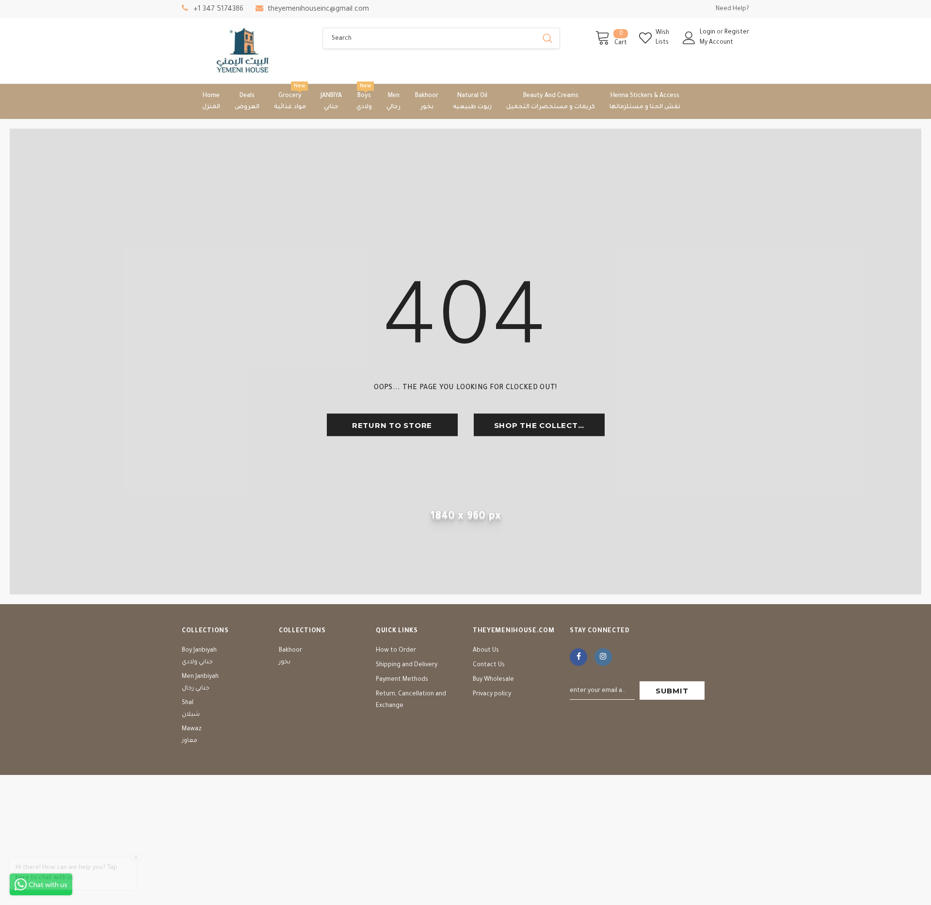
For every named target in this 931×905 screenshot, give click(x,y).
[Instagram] (603, 657)
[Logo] (245, 51)
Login (708, 32)
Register (736, 32)
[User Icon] (689, 38)
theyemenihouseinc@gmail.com (318, 10)
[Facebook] (578, 657)
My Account (716, 42)
